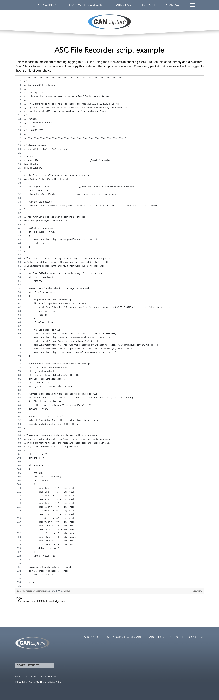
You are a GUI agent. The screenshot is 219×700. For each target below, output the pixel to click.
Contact (173, 5)
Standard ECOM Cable (87, 5)
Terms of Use (34, 682)
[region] (109, 331)
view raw (197, 591)
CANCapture (48, 5)
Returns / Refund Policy (51, 682)
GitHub (66, 591)
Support (148, 5)
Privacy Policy (21, 682)
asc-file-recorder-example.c (31, 591)
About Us (123, 5)
